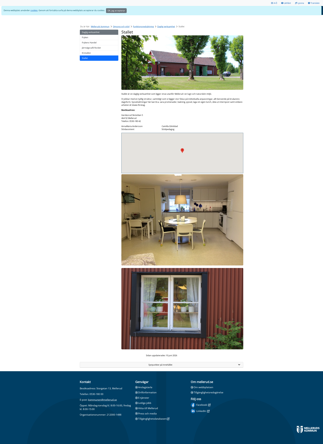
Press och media (147, 413)
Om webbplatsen (203, 387)
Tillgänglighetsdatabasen (152, 418)
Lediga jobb (144, 403)
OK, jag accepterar (116, 10)
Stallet (85, 58)
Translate (315, 3)
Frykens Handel (89, 42)
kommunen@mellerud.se (102, 399)
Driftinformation (147, 392)
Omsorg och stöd (121, 26)
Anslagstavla (145, 387)
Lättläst (287, 3)
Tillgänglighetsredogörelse (208, 392)
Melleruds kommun (100, 26)
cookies (34, 10)
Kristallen (86, 53)
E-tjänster (143, 397)
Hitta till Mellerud (148, 408)
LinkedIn (201, 411)
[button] (182, 150)
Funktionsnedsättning (143, 26)
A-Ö (275, 3)
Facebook (201, 404)
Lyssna (301, 3)
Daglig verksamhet (166, 26)
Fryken (85, 37)
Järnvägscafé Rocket (91, 47)
